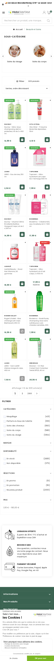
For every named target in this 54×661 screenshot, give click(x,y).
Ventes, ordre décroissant (27, 88)
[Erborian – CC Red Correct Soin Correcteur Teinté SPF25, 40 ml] (39, 348)
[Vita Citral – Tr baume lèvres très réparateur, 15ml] (39, 109)
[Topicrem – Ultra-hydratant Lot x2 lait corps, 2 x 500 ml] (39, 251)
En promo (28, 480)
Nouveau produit (28, 490)
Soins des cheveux (28, 425)
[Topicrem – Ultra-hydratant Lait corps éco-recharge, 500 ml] (39, 157)
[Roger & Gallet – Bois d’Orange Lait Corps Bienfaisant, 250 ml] (14, 301)
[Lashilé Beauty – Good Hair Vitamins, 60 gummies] (14, 251)
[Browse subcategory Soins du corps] (39, 51)
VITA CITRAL (34, 124)
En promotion (28, 485)
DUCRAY (7, 124)
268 (30, 393)
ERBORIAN (33, 363)
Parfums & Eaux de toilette (28, 421)
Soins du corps (39, 61)
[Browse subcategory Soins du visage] (14, 51)
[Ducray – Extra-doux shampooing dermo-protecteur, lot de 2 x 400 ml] (14, 109)
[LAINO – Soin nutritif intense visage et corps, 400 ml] (14, 348)
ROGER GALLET (10, 316)
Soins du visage (14, 61)
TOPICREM (33, 172)
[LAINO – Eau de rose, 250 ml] (14, 157)
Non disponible (28, 463)
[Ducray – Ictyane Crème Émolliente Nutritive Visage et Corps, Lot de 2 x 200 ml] (14, 204)
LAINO (6, 172)
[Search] (48, 20)
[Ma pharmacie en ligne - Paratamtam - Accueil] (19, 12)
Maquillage (28, 416)
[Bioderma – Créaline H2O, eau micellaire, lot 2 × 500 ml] (39, 204)
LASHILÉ (7, 266)
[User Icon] (44, 12)
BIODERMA (33, 219)
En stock (28, 458)
